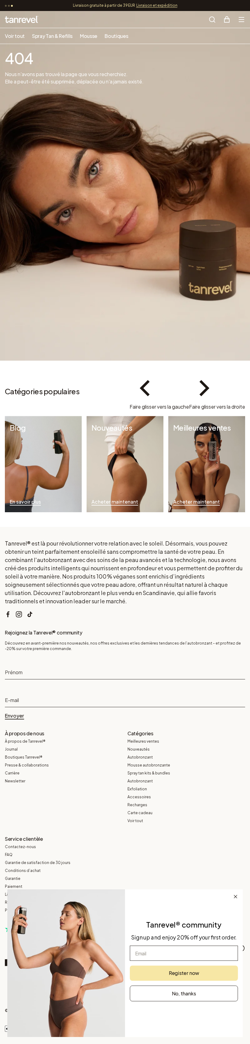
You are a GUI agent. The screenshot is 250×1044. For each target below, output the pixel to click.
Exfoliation (137, 789)
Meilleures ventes (143, 741)
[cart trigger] (227, 19)
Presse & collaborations (27, 765)
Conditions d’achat (23, 870)
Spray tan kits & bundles (148, 773)
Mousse (88, 36)
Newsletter (15, 781)
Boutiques (116, 36)
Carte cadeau (139, 813)
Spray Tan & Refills (52, 36)
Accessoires (139, 797)
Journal (11, 749)
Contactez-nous (20, 846)
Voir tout (15, 36)
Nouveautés (138, 749)
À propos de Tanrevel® (25, 741)
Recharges (137, 805)
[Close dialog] (235, 896)
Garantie (12, 878)
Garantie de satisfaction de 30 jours (37, 862)
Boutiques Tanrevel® (23, 757)
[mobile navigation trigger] (241, 19)
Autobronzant (140, 757)
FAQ (8, 854)
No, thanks (184, 993)
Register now (184, 973)
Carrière (12, 773)
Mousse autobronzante (148, 765)
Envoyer (14, 715)
